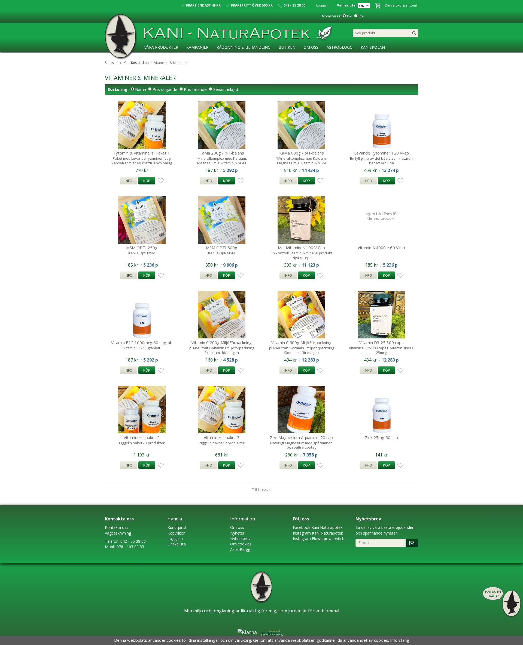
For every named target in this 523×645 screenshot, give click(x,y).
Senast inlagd (225, 89)
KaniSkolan (373, 47)
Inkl (349, 16)
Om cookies (240, 544)
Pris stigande (165, 89)
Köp (146, 180)
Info (128, 180)
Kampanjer (197, 47)
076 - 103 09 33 (130, 546)
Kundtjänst (177, 527)
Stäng (404, 640)
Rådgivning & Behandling (243, 47)
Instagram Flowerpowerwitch (318, 538)
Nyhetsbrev (240, 538)
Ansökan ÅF (156, 58)
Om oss (237, 527)
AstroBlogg (339, 47)
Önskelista (177, 544)
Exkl (361, 16)
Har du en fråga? (493, 594)
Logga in (322, 5)
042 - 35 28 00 (133, 541)
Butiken (287, 47)
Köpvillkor (176, 533)
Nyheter (237, 533)
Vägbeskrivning (118, 533)
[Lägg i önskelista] (160, 181)
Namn (140, 89)
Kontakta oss (116, 527)
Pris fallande (195, 89)
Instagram (302, 533)
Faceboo (300, 527)
